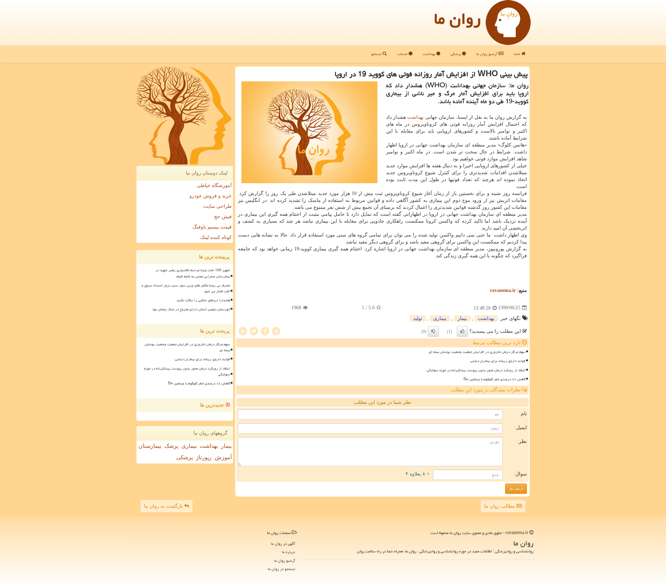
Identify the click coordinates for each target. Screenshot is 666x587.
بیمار (462, 318)
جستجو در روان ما (281, 568)
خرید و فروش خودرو (210, 195)
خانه (517, 53)
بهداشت (429, 53)
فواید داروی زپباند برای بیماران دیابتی (498, 360)
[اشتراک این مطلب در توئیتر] (254, 330)
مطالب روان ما (500, 506)
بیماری (439, 318)
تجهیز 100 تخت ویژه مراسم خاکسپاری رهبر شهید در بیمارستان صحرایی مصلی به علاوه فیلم (192, 273)
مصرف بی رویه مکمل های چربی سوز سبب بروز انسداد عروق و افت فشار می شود (186, 288)
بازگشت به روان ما (164, 506)
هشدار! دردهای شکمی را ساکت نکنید (203, 300)
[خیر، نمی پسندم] (433, 331)
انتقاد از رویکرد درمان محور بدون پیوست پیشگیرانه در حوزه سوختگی (476, 370)
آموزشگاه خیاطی (214, 185)
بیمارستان (149, 446)
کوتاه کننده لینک (216, 237)
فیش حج (223, 216)
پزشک (171, 446)
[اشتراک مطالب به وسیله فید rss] (243, 330)
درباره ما (288, 551)
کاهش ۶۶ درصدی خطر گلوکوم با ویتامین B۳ (494, 379)
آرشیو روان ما (487, 53)
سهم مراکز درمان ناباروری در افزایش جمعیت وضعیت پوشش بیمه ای (477, 351)
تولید (417, 318)
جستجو (377, 53)
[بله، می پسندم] (462, 331)
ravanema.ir (503, 290)
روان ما (457, 19)
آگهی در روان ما (283, 543)
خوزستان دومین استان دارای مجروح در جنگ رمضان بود (191, 309)
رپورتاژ (204, 457)
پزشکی (456, 53)
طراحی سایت (217, 206)
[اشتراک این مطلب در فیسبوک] (265, 330)
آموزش (223, 457)
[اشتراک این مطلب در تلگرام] (276, 330)
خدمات (403, 53)
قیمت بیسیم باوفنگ (212, 227)
